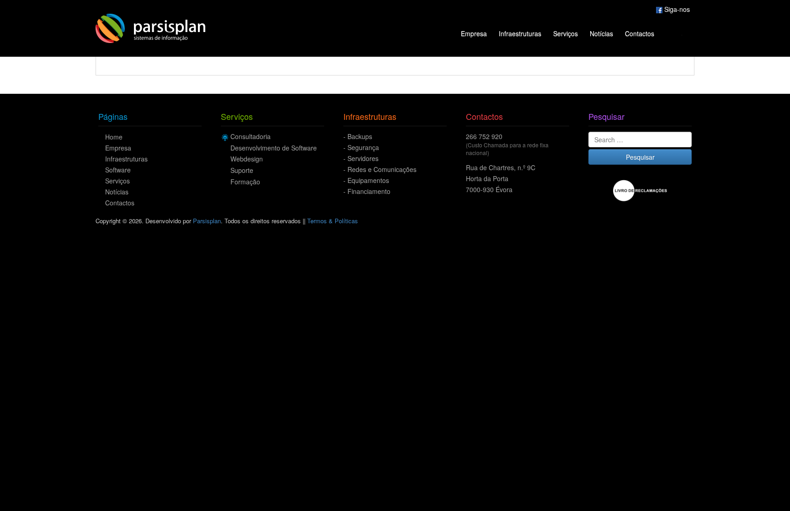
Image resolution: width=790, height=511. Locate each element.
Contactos (639, 33)
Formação (245, 181)
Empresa (474, 33)
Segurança (363, 147)
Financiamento (368, 191)
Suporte (241, 170)
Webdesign (246, 158)
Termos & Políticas (332, 220)
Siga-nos (676, 9)
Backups (359, 136)
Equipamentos (368, 180)
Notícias (601, 33)
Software (118, 169)
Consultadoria (250, 136)
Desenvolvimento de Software (273, 147)
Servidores (363, 158)
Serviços (565, 33)
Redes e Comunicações (381, 169)
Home (114, 136)
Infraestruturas (520, 33)
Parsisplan (207, 220)
